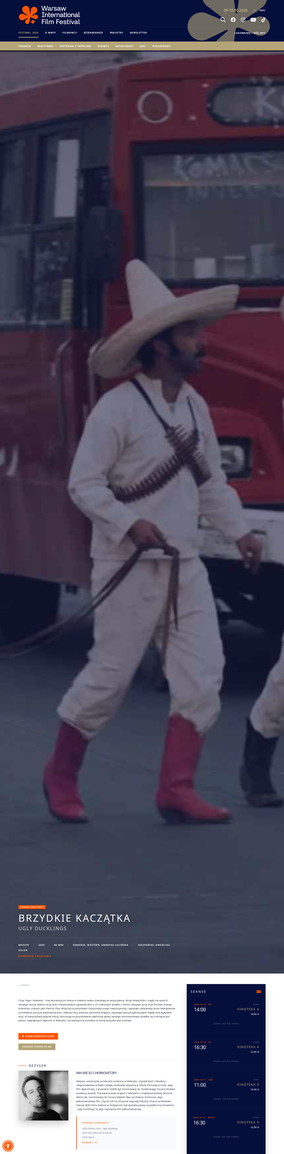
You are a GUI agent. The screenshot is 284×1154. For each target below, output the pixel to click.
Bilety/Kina (45, 46)
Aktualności (124, 46)
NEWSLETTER (138, 32)
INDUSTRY (116, 32)
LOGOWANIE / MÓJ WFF (250, 32)
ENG (262, 10)
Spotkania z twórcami (75, 46)
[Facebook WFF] (233, 20)
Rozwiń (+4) (89, 1142)
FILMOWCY (70, 32)
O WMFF (50, 32)
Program (24, 46)
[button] (8, 1146)
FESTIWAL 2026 (28, 32)
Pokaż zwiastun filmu (39, 1036)
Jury (143, 46)
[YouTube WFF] (253, 20)
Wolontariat (161, 46)
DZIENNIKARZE (93, 32)
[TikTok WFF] (263, 20)
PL (255, 10)
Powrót (25, 985)
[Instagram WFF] (243, 20)
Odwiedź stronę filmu (36, 1046)
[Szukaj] (223, 20)
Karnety (103, 46)
